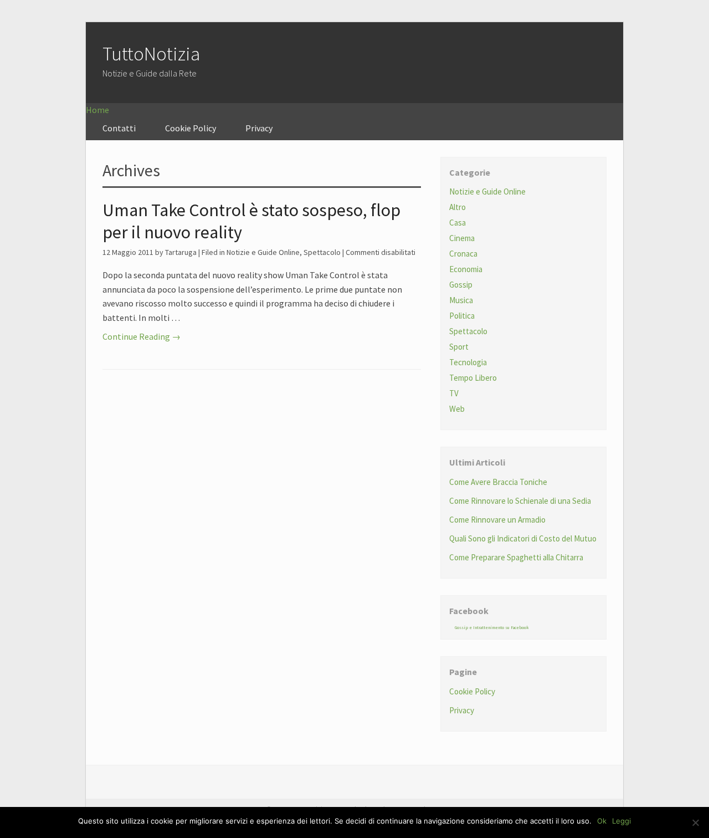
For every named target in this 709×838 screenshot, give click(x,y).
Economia (465, 269)
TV (454, 393)
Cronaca (463, 253)
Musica (461, 300)
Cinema (462, 238)
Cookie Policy (190, 128)
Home (97, 109)
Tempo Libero (473, 377)
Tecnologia (468, 362)
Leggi (621, 820)
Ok (602, 820)
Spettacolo (322, 252)
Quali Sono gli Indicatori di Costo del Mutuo (523, 538)
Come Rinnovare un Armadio (497, 519)
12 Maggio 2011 (127, 252)
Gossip (460, 284)
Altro (457, 207)
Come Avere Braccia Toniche (498, 482)
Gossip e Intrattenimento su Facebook (492, 627)
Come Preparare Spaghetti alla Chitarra (516, 557)
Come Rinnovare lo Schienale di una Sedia (520, 500)
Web (457, 408)
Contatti (119, 128)
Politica (462, 315)
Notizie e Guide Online (263, 252)
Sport (459, 346)
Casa (457, 222)
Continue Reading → (141, 336)
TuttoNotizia (151, 54)
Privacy (259, 128)
